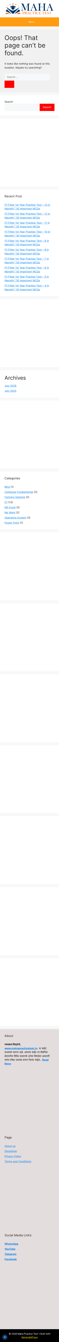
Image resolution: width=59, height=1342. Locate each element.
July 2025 (10, 390)
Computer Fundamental (19, 492)
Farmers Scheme (15, 497)
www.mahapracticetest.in (21, 1048)
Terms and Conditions (18, 1161)
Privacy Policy (13, 1156)
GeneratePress (29, 1337)
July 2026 (10, 385)
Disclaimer (11, 1151)
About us (10, 1146)
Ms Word (10, 512)
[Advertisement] (29, 152)
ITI (6, 502)
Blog (7, 486)
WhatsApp (11, 1243)
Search (9, 101)
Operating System (15, 517)
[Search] (9, 84)
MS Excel (10, 507)
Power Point (12, 522)
